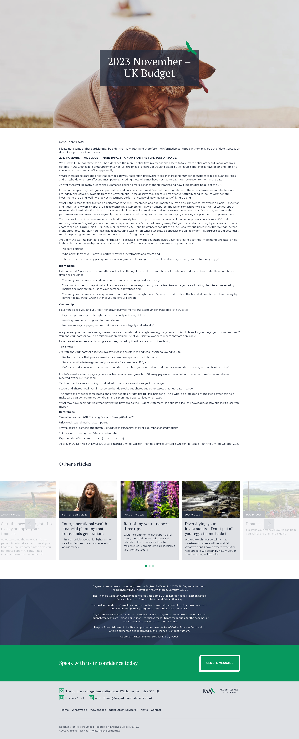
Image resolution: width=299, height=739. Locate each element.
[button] (146, 566)
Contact (156, 709)
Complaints (113, 730)
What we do (79, 709)
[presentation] (30, 524)
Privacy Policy (97, 730)
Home (65, 709)
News (144, 709)
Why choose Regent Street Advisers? (114, 709)
